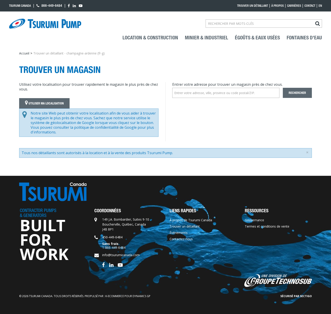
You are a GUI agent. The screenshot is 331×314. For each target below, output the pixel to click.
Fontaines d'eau (304, 38)
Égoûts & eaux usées (257, 38)
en (320, 5)
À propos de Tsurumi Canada (191, 220)
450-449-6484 (112, 237)
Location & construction (150, 38)
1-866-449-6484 (113, 247)
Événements (179, 232)
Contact (309, 5)
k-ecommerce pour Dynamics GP (127, 296)
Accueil (24, 53)
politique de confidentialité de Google (105, 127)
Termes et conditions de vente (267, 226)
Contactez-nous (181, 239)
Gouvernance (254, 220)
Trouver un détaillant (252, 5)
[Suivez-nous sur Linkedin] (111, 264)
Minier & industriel (206, 38)
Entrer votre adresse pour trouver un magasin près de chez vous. (227, 84)
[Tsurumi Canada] (45, 23)
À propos (277, 5)
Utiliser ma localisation (46, 103)
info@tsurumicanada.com (121, 255)
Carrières (294, 5)
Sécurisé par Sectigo (296, 296)
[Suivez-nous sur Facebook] (103, 264)
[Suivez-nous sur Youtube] (120, 264)
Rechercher (297, 93)
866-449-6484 (51, 5)
